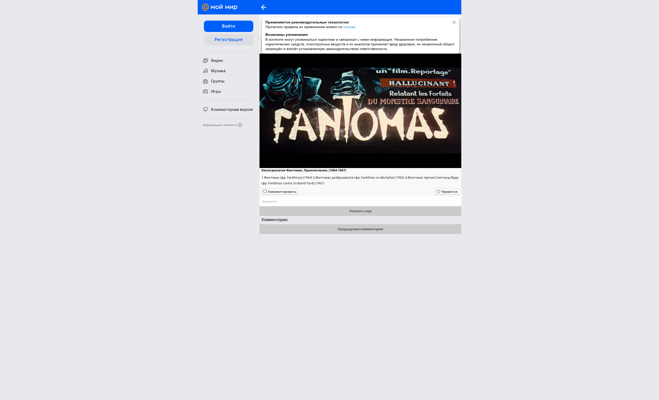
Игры (216, 91)
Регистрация (228, 39)
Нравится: (269, 201)
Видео (217, 60)
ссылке (349, 27)
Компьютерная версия (232, 109)
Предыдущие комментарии (360, 229)
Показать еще (360, 211)
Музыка (218, 71)
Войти (228, 26)
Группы (217, 81)
